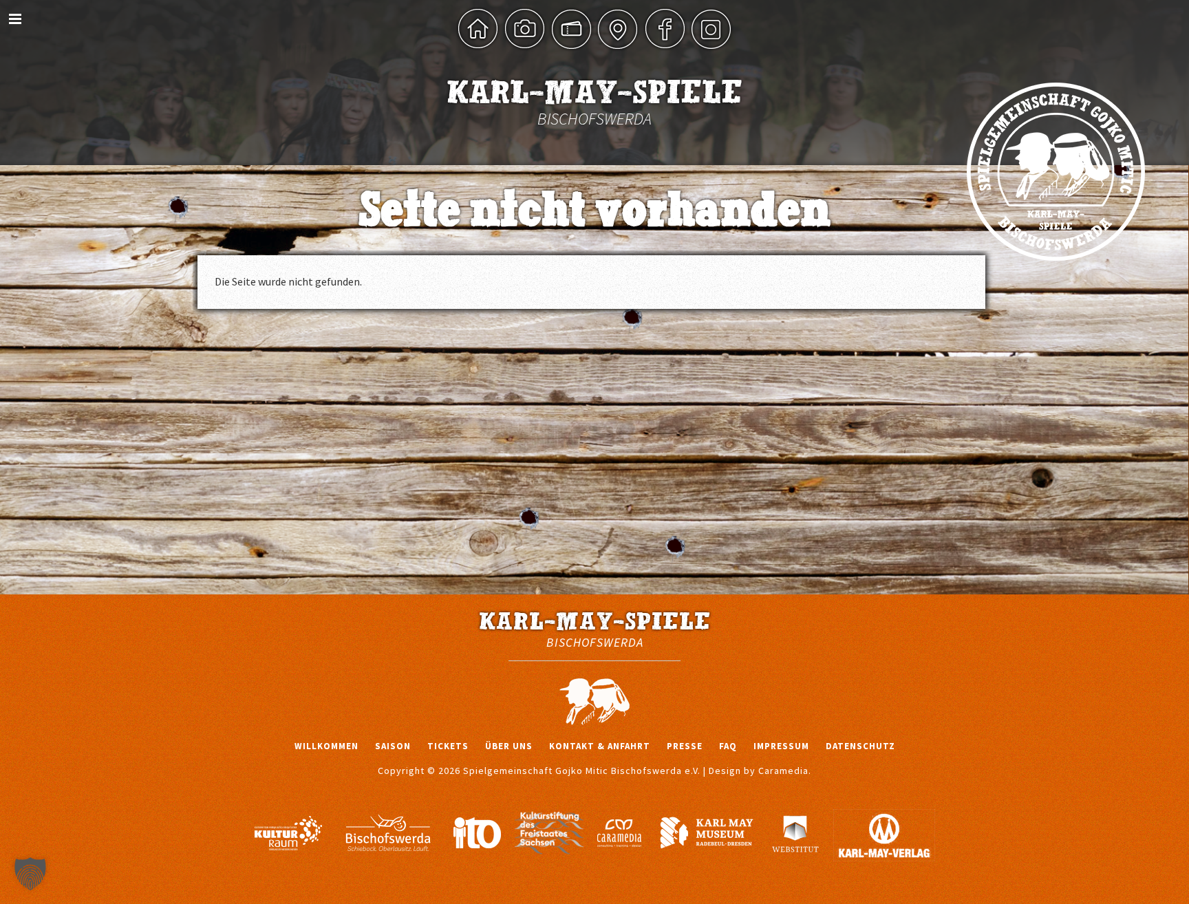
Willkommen (326, 746)
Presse (685, 746)
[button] (30, 873)
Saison (393, 746)
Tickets (448, 746)
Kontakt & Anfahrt (599, 746)
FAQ (728, 746)
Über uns (509, 746)
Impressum (781, 746)
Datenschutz (860, 746)
